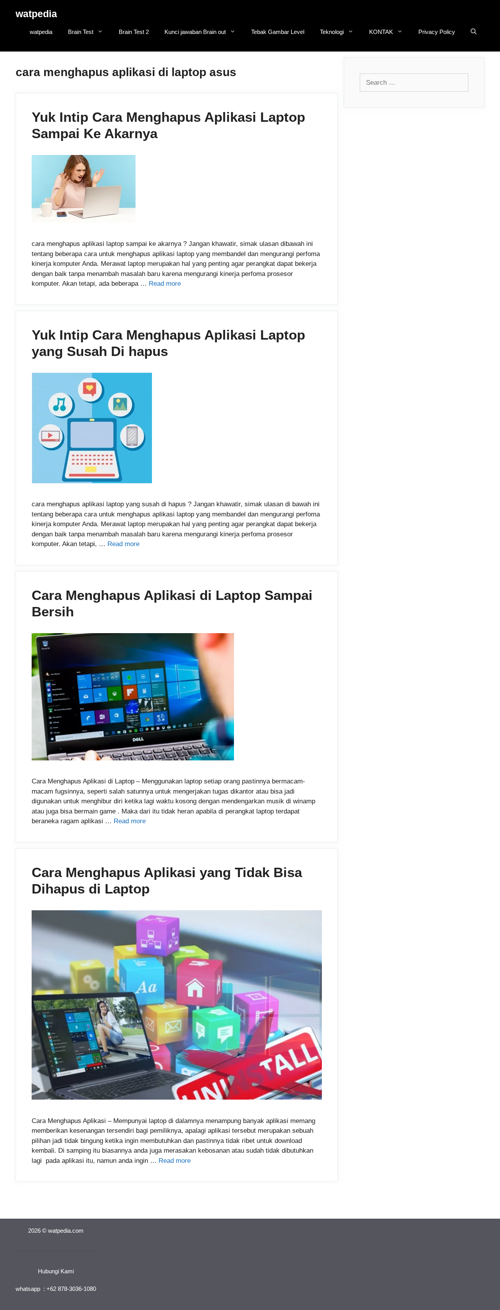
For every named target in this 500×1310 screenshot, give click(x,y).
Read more (165, 283)
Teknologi (332, 31)
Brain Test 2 (134, 31)
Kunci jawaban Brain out (195, 31)
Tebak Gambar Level (277, 31)
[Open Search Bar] (473, 32)
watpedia (36, 13)
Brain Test (80, 31)
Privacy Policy (436, 31)
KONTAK (381, 31)
